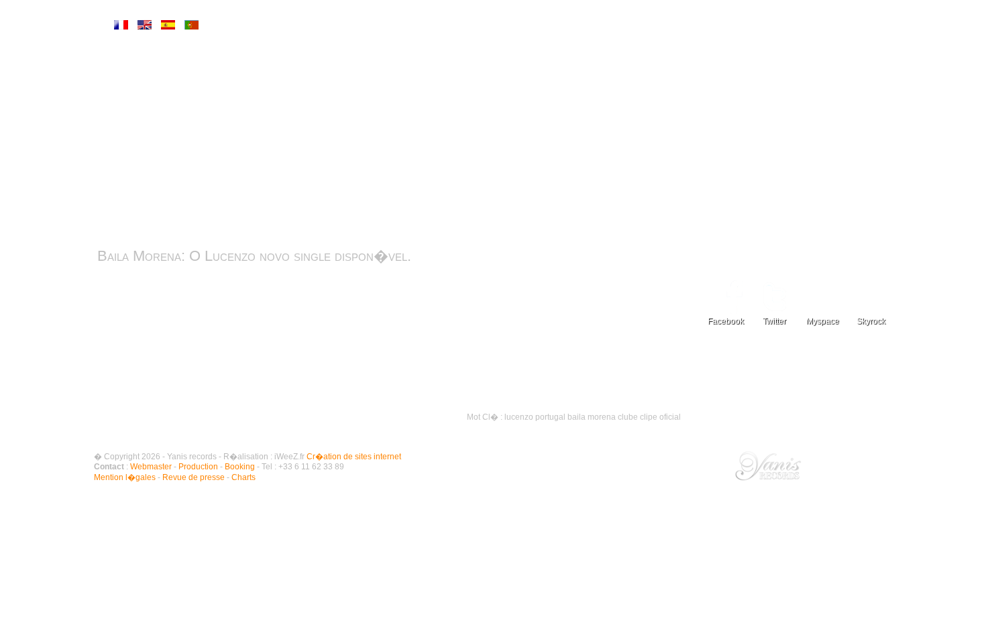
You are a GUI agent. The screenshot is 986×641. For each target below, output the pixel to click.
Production (198, 466)
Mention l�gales (125, 477)
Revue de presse (802, 346)
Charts (801, 372)
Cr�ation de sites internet (354, 456)
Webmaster (151, 466)
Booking (240, 466)
